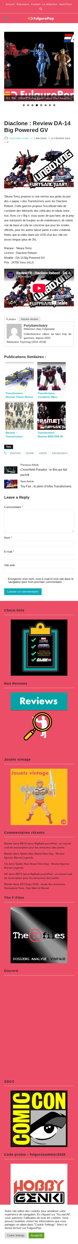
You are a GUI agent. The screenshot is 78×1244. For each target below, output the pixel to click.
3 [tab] (32, 105)
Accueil (10, 4)
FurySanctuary (19, 138)
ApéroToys (65, 4)
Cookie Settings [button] (15, 1235)
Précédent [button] (9, 65)
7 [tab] (50, 105)
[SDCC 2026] (39, 66)
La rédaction (49, 4)
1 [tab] (24, 105)
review (30, 453)
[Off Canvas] (6, 18)
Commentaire (13, 507)
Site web (9, 565)
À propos (11, 319)
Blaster (8, 843)
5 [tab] (41, 105)
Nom (8, 537)
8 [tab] (54, 105)
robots (43, 453)
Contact (35, 4)
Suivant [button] (69, 65)
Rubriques (23, 4)
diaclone (15, 453)
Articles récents (29, 319)
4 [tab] (37, 105)
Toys (8, 446)
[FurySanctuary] (14, 331)
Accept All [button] (36, 1235)
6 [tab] (45, 105)
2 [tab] (28, 105)
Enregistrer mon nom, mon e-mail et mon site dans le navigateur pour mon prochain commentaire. (40, 580)
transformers (59, 453)
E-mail (9, 551)
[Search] (41, 9)
